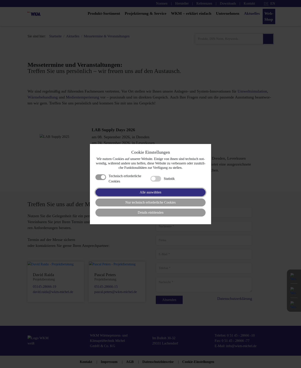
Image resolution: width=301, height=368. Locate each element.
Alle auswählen (150, 192)
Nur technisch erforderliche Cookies (150, 202)
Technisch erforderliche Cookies (125, 178)
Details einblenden (151, 212)
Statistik (169, 178)
